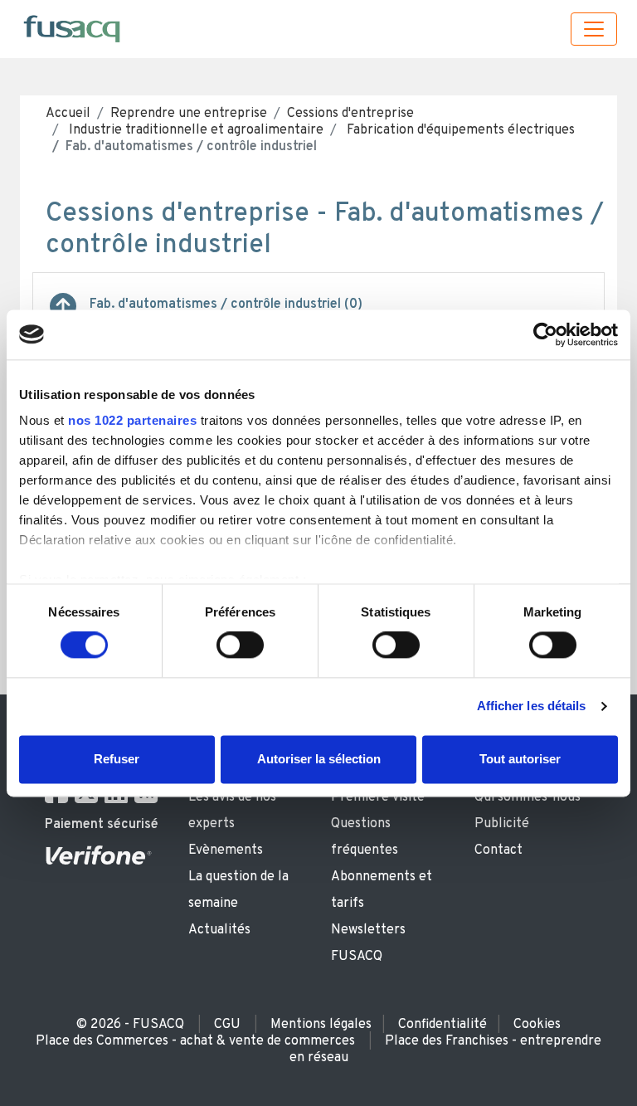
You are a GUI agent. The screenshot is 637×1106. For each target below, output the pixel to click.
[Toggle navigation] (594, 29)
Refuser (116, 759)
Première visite (378, 797)
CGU (227, 1024)
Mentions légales (321, 1024)
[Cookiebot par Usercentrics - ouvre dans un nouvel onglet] (545, 334)
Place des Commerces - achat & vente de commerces (195, 1041)
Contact (498, 850)
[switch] (240, 645)
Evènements (225, 850)
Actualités (219, 930)
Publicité (501, 824)
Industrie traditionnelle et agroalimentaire (194, 130)
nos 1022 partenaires (132, 420)
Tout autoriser (520, 759)
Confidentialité (442, 1024)
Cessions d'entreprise (350, 113)
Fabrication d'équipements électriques (459, 130)
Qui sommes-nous (527, 797)
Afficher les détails (531, 706)
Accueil (68, 113)
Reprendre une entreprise (188, 113)
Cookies (537, 1024)
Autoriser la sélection (319, 759)
